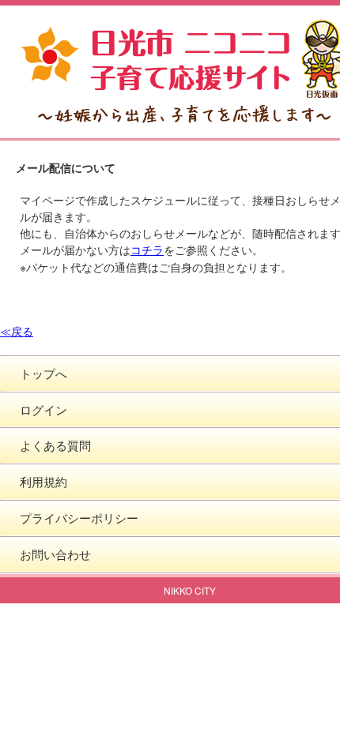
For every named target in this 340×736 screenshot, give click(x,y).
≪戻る (16, 331)
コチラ (147, 249)
